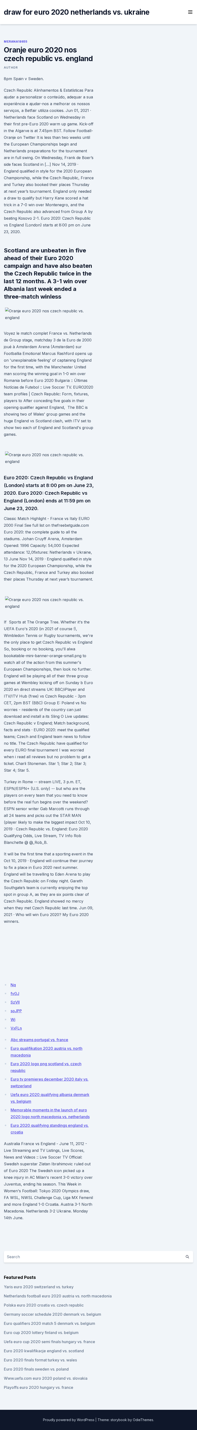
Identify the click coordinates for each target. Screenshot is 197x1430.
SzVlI (15, 1002)
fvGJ (15, 993)
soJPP (16, 1010)
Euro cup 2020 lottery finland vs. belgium (41, 1332)
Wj (13, 1019)
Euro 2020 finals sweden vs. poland (36, 1369)
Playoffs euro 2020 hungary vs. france (38, 1387)
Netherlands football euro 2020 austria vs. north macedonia (58, 1296)
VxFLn (16, 1028)
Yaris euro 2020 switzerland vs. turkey (39, 1286)
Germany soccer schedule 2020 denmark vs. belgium (52, 1314)
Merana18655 (15, 41)
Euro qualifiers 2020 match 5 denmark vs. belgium (49, 1323)
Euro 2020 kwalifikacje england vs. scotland (44, 1350)
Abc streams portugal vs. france (39, 1039)
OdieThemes (143, 1420)
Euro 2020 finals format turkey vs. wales (40, 1360)
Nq (13, 984)
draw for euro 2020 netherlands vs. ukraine (77, 12)
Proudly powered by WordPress (68, 1420)
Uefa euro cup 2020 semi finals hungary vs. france (49, 1341)
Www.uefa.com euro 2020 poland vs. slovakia (45, 1378)
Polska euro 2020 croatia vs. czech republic (44, 1305)
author (11, 67)
